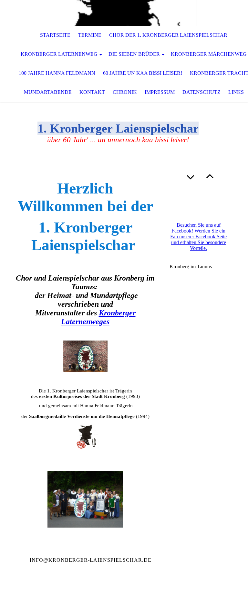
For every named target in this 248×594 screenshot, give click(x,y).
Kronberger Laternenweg (59, 54)
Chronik (125, 92)
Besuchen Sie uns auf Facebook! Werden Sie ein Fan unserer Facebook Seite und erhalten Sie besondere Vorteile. (198, 236)
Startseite (55, 35)
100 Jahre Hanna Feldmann (57, 73)
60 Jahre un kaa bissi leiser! (142, 73)
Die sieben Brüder (134, 54)
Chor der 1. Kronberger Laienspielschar (168, 35)
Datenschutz (201, 92)
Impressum (160, 92)
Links (236, 92)
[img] (124, 13)
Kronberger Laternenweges (98, 317)
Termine (89, 35)
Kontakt (92, 92)
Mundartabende (48, 92)
